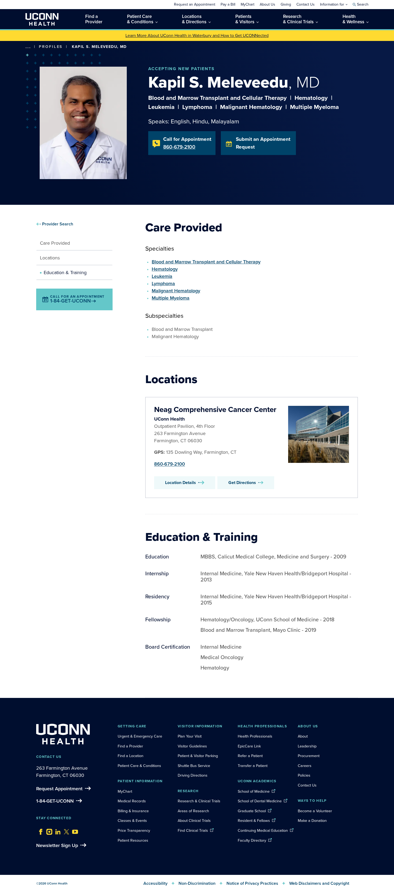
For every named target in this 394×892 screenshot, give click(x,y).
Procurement (308, 756)
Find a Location (130, 756)
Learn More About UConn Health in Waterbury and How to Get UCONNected (197, 35)
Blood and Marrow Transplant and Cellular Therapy (206, 261)
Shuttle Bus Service (194, 766)
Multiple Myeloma (170, 297)
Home (36, 55)
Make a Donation (312, 820)
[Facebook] (39, 830)
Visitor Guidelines (192, 746)
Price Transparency (134, 830)
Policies (304, 775)
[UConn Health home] (41, 19)
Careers (304, 766)
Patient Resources (133, 840)
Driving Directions (192, 775)
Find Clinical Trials (193, 830)
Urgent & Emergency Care (140, 736)
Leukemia (162, 276)
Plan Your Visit (190, 736)
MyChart (125, 791)
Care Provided (55, 243)
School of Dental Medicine (260, 801)
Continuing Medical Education (263, 830)
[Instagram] (48, 830)
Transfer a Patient (252, 766)
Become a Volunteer (315, 811)
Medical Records (132, 801)
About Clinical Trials (194, 820)
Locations (50, 257)
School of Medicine (254, 791)
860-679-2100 (169, 463)
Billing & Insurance (133, 811)
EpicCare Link (249, 746)
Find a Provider (130, 746)
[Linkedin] (56, 830)
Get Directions (242, 482)
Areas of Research (194, 811)
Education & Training (65, 272)
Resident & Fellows (254, 820)
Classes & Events (132, 820)
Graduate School (252, 811)
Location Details (180, 482)
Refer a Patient (250, 756)
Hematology (165, 269)
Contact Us (307, 785)
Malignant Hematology (176, 290)
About (303, 736)
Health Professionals (255, 736)
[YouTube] (73, 830)
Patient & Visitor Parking (198, 756)
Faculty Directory (252, 840)
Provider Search (57, 224)
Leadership (307, 746)
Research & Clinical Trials (199, 801)
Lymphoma (163, 283)
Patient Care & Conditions (139, 766)
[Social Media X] (65, 830)
